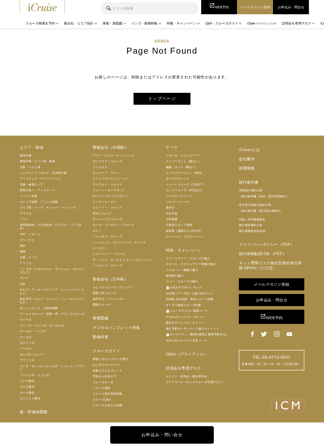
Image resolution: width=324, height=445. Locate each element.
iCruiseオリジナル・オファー (185, 317)
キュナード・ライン (106, 173)
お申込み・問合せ (271, 300)
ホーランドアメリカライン (110, 196)
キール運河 (27, 392)
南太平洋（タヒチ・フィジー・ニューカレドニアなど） (52, 300)
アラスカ (26, 213)
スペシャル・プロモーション (185, 236)
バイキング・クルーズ (107, 265)
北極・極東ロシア (31, 184)
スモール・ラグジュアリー (183, 155)
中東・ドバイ (28, 257)
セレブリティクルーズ (107, 161)
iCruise (42, 7)
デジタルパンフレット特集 (116, 328)
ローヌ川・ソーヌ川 (33, 331)
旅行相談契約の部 (251, 225)
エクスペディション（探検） (185, 173)
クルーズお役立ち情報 (107, 405)
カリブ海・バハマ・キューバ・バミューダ (48, 207)
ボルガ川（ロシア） (33, 354)
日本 (23, 284)
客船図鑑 (100, 318)
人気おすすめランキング (184, 287)
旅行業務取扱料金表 (252, 231)
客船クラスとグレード (107, 370)
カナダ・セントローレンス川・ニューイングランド (52, 368)
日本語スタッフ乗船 (179, 225)
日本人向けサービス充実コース (186, 340)
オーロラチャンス (178, 178)
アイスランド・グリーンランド (40, 178)
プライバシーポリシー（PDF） (266, 244)
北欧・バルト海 (30, 167)
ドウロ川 (26, 348)
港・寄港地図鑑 (33, 412)
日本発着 (172, 219)
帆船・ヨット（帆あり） (182, 167)
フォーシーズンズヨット (109, 190)
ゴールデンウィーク (179, 196)
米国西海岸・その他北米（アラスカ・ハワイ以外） (51, 226)
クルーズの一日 (103, 382)
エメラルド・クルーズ (107, 184)
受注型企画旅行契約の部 (255, 205)
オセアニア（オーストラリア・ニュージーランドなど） (52, 291)
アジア (24, 278)
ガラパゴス (27, 240)
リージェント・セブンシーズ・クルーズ (119, 242)
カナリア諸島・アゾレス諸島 (39, 202)
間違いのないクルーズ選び (110, 359)
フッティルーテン (104, 202)
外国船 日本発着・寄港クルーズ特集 (190, 299)
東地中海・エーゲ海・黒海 (37, 161)
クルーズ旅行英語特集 (107, 393)
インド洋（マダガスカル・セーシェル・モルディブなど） (52, 270)
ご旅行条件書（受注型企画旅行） (261, 211)
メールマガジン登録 (271, 284)
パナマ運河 (27, 381)
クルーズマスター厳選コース (187, 311)
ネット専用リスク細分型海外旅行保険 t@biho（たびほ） (270, 265)
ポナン (97, 230)
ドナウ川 (26, 319)
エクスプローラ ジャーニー (111, 178)
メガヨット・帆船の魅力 (182, 270)
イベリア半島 (28, 196)
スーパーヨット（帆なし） (183, 161)
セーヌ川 (26, 337)
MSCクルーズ (102, 213)
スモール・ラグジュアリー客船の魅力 (191, 264)
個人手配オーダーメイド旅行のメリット (192, 328)
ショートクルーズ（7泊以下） (186, 184)
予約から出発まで (104, 376)
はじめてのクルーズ (106, 364)
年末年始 (172, 213)
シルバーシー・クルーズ (109, 254)
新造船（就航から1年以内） (184, 230)
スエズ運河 (27, 386)
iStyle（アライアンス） (187, 354)
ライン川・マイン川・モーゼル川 (42, 325)
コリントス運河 (30, 398)
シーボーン (100, 248)
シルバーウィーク (178, 202)
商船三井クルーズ (104, 293)
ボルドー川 (27, 343)
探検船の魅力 (175, 275)
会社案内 (247, 159)
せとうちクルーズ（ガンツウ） (113, 287)
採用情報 (247, 168)
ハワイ (24, 219)
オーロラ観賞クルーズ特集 (183, 305)
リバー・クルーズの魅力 (182, 281)
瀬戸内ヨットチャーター (109, 299)
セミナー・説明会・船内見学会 (186, 376)
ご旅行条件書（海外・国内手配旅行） (264, 196)
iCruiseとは (249, 150)
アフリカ (26, 263)
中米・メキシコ (30, 234)
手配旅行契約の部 (251, 190)
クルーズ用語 (102, 388)
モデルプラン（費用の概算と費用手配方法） (197, 334)
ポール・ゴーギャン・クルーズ (113, 225)
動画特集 (100, 337)
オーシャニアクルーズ (107, 219)
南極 (23, 251)
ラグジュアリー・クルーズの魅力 (188, 258)
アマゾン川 (27, 360)
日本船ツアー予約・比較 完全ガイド (190, 293)
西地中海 (26, 155)
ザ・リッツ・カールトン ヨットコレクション (123, 259)
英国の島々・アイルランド (37, 190)
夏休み (170, 207)
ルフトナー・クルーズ (107, 207)
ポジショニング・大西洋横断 (39, 308)
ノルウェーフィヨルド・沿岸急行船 (43, 173)
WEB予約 (271, 316)
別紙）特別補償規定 (252, 219)
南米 (23, 245)
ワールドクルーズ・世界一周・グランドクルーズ (52, 314)
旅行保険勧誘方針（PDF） (263, 254)
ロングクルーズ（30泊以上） (185, 190)
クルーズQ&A (102, 399)
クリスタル (100, 167)
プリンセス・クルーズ (107, 236)
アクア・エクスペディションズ (113, 155)
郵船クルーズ (102, 304)
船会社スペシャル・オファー (185, 322)
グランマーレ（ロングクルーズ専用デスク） (195, 382)
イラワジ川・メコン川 (34, 375)
